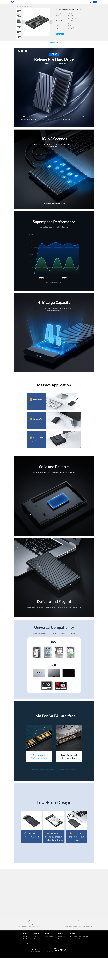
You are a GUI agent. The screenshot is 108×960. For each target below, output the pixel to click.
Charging (48, 1)
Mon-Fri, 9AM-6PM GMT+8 (76, 943)
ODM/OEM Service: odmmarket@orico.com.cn (80, 940)
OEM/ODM (47, 940)
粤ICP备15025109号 (51, 951)
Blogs (35, 940)
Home (17, 6)
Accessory (21, 6)
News (35, 938)
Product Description (54, 42)
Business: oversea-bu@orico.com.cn (77, 938)
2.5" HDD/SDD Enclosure (28, 6)
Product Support (61, 936)
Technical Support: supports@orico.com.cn (79, 936)
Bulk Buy (46, 938)
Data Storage (26, 936)
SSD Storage (35, 1)
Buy (95, 1)
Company (36, 936)
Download (60, 938)
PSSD (42, 1)
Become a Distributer (49, 936)
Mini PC (25, 938)
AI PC (59, 1)
